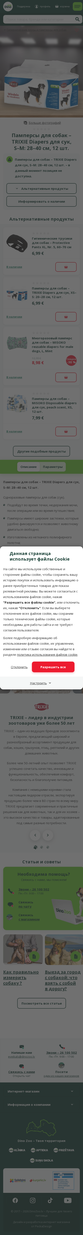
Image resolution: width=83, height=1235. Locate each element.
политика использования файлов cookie (47, 654)
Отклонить (19, 667)
